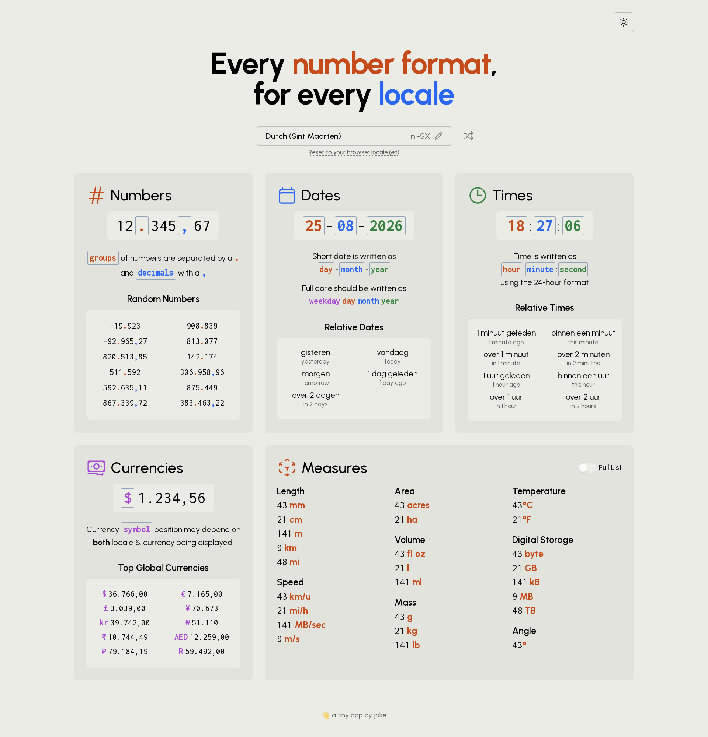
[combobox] (354, 136)
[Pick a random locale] (468, 136)
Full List (610, 467)
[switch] (588, 468)
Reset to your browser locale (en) (354, 152)
